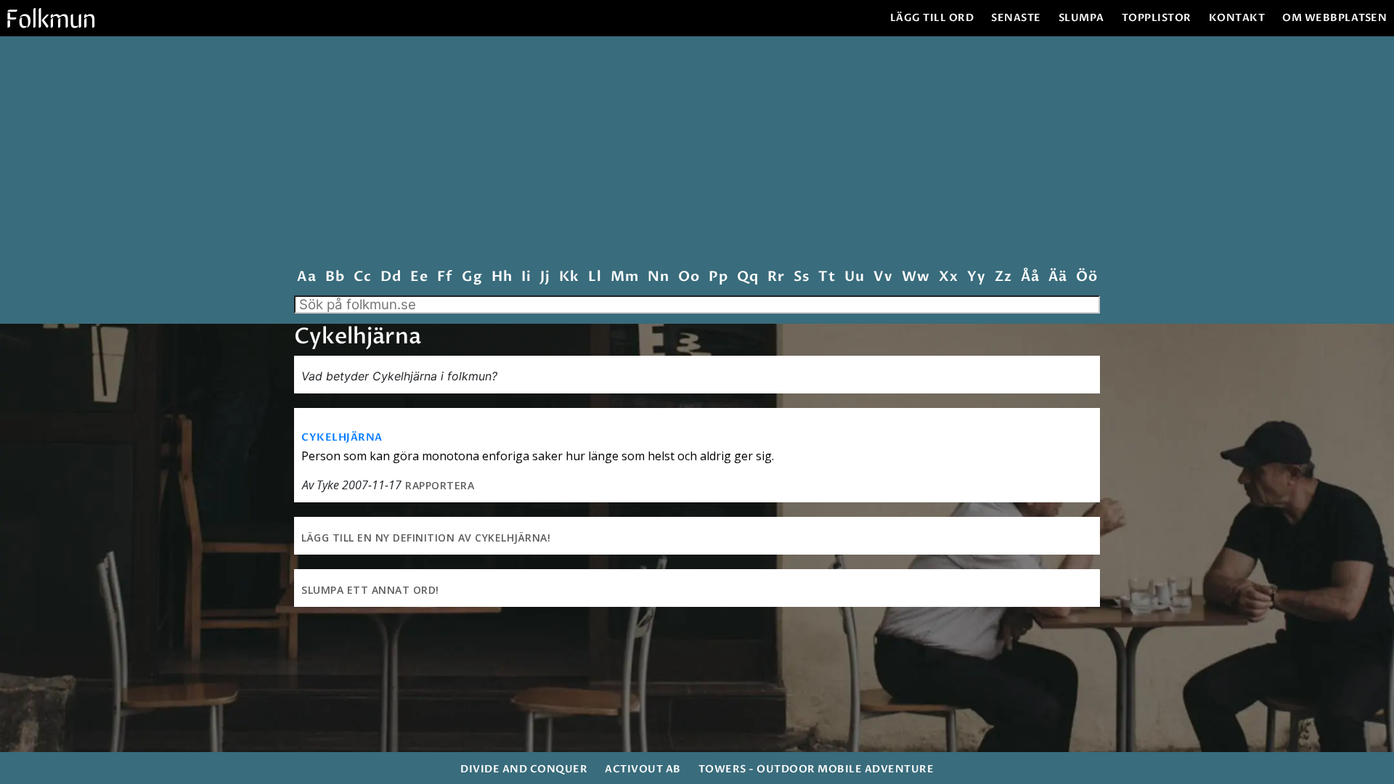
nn (658, 277)
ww (915, 277)
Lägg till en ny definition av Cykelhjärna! (425, 537)
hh (502, 277)
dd (390, 277)
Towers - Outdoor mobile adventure (816, 769)
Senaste (1016, 18)
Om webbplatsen (1334, 18)
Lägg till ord (932, 18)
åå (1030, 277)
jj (545, 277)
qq (747, 277)
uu (854, 277)
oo (688, 277)
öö (1086, 277)
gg (472, 277)
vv (882, 277)
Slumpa (1081, 18)
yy (976, 277)
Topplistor (1156, 18)
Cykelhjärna (342, 437)
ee (419, 277)
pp (718, 277)
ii (526, 277)
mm (624, 277)
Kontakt (1237, 18)
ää (1057, 277)
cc (362, 277)
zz (1003, 277)
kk (569, 277)
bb (334, 277)
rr (775, 277)
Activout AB (643, 769)
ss (801, 277)
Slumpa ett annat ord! (370, 590)
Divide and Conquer (523, 769)
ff (444, 277)
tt (826, 277)
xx (948, 277)
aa (306, 277)
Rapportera (439, 485)
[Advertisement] (697, 155)
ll (594, 277)
